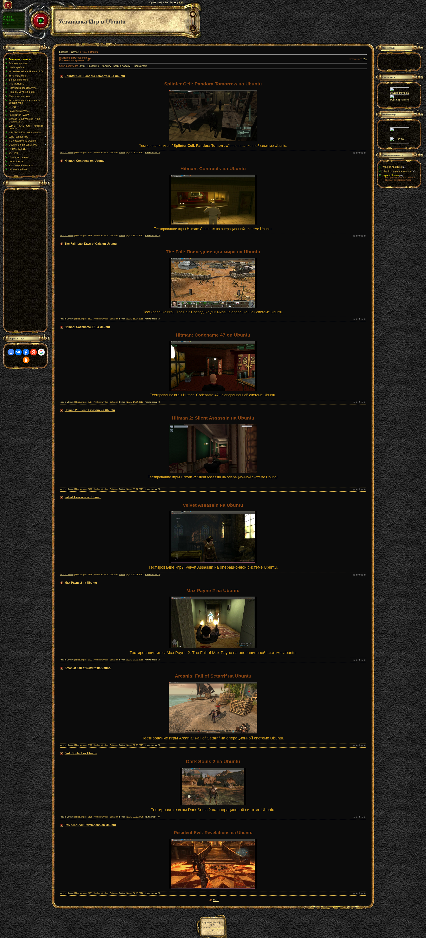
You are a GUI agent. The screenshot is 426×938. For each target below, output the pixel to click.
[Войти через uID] (11, 352)
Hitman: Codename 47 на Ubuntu (87, 327)
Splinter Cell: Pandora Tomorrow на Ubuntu (95, 76)
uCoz (216, 930)
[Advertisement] (24, 260)
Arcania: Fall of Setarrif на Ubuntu (88, 668)
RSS (181, 2)
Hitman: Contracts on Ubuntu (85, 160)
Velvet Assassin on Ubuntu (83, 497)
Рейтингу (106, 66)
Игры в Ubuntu (66, 153)
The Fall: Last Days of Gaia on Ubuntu (91, 243)
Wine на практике (392, 167)
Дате (81, 66)
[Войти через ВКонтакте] (18, 352)
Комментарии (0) (152, 153)
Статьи (75, 52)
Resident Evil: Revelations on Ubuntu (90, 825)
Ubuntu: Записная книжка (397, 171)
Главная (63, 52)
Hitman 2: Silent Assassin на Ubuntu (90, 410)
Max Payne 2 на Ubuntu (81, 582)
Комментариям (121, 66)
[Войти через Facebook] (26, 352)
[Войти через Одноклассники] (26, 360)
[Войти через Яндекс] (33, 352)
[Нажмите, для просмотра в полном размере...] (213, 140)
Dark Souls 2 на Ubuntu (81, 753)
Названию (93, 66)
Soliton (122, 153)
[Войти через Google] (41, 352)
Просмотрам (140, 66)
